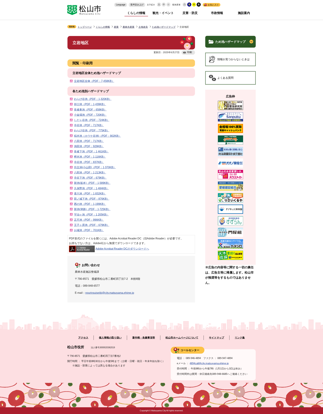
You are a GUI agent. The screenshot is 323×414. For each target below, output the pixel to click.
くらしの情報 (136, 13)
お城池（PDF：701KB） (89, 230)
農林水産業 (128, 27)
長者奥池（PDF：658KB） (90, 109)
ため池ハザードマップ (163, 27)
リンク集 (240, 337)
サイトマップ (216, 337)
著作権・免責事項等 (143, 337)
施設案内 (244, 13)
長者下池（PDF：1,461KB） (91, 151)
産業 (116, 27)
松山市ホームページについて (182, 337)
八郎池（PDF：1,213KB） (90, 172)
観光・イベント (163, 13)
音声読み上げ (136, 4)
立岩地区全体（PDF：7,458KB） (94, 81)
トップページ (85, 27)
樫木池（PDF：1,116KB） (90, 156)
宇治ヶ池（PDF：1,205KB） (91, 214)
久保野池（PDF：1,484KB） (91, 188)
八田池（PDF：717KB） (89, 141)
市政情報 (217, 13)
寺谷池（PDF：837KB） (89, 162)
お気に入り (213, 5)
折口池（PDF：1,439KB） (90, 104)
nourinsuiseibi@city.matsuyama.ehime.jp (109, 292)
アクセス (83, 337)
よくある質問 (225, 77)
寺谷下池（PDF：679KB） (90, 177)
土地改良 (143, 27)
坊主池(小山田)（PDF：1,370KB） (95, 167)
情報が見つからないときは (233, 59)
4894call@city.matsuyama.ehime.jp (209, 363)
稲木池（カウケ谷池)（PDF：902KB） (97, 135)
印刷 (189, 52)
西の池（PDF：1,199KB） (90, 204)
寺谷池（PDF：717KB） (89, 125)
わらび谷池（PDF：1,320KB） (93, 99)
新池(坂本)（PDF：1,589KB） (92, 183)
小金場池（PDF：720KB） (90, 114)
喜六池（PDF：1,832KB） (90, 193)
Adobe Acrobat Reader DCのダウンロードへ (122, 248)
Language (120, 4)
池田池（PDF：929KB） (89, 146)
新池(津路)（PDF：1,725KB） (92, 209)
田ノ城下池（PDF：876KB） (91, 198)
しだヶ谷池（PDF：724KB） (91, 120)
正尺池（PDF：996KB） (89, 219)
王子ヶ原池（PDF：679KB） (91, 225)
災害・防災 (190, 13)
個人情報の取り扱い (110, 337)
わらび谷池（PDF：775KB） (91, 130)
